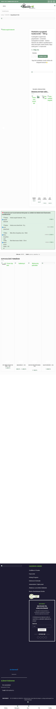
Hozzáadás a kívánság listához (39, 89)
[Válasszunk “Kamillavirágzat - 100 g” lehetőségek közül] (20, 362)
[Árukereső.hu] (14, 670)
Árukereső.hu (14, 674)
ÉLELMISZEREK (7, 15)
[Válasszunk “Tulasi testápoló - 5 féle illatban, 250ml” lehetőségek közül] (44, 195)
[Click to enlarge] (3, 128)
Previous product (51, 15)
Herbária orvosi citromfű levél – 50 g (34, 199)
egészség (31, 254)
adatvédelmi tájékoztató (44, 619)
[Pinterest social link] (46, 637)
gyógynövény (35, 254)
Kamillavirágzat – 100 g (21, 365)
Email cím (34, 623)
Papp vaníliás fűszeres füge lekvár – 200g (8, 365)
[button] (33, 195)
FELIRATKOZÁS (42, 629)
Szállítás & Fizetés (34, 570)
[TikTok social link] (54, 2)
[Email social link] (43, 637)
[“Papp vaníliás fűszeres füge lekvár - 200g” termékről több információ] (6, 362)
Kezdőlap (2, 15)
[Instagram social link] (51, 2)
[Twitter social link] (41, 637)
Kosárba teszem (42, 56)
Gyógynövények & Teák (15, 15)
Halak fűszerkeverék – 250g (48, 365)
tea (39, 254)
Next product (54, 15)
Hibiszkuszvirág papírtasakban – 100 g (34, 365)
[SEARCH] (53, 11)
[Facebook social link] (49, 2)
